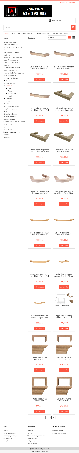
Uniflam (8, 101)
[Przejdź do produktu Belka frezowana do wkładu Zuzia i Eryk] (64, 303)
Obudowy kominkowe (10, 78)
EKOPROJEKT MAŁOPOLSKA (12, 58)
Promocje (6, 137)
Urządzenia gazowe (10, 109)
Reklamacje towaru (57, 431)
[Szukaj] (73, 27)
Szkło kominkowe (9, 119)
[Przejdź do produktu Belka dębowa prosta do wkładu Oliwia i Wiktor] (40, 178)
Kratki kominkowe (9, 75)
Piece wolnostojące (9, 117)
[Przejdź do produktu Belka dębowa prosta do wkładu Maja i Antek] (64, 137)
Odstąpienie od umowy (59, 433)
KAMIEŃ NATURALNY (10, 60)
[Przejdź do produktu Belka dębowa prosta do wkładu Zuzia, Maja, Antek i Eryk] (64, 178)
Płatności (30, 431)
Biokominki (7, 50)
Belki (9, 88)
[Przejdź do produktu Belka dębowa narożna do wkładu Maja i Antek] (64, 54)
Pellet (5, 111)
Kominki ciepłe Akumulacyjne (13, 73)
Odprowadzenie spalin (11, 106)
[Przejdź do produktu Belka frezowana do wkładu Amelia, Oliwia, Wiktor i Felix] (64, 261)
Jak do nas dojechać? (9, 433)
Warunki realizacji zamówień (36, 436)
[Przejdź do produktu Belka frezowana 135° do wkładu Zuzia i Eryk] (40, 261)
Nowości (6, 135)
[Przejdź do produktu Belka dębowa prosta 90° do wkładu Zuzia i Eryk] (40, 137)
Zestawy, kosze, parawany (12, 132)
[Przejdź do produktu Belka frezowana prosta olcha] (64, 386)
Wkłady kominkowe (10, 42)
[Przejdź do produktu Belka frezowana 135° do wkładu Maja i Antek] (64, 220)
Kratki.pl (9, 86)
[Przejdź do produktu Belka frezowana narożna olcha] (64, 345)
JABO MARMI (10, 83)
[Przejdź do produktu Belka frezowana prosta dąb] (40, 386)
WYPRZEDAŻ (7, 129)
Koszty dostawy (32, 438)
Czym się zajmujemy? (9, 436)
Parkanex (9, 99)
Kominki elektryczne (10, 70)
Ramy (10, 91)
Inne (7, 104)
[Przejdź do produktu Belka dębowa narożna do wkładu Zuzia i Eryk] (40, 95)
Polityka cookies (32, 443)
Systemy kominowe (10, 127)
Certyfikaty (6, 441)
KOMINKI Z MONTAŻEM (11, 68)
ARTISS (8, 81)
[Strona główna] (27, 11)
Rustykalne (12, 93)
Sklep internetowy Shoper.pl (39, 451)
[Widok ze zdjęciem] (69, 37)
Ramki (10, 96)
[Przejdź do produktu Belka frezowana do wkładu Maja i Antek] (40, 303)
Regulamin (30, 433)
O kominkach (7, 438)
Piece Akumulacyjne (10, 114)
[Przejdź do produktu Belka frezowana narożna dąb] (40, 345)
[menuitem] (7, 33)
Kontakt (5, 431)
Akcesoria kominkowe (10, 45)
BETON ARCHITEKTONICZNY (13, 47)
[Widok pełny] (73, 37)
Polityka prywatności (33, 441)
